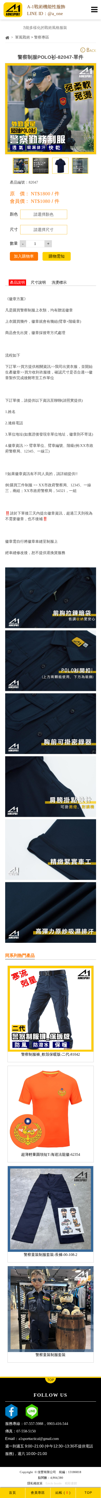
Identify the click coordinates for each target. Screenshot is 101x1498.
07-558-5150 (26, 1431)
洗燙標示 (59, 282)
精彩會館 (71, 1483)
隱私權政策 (35, 1483)
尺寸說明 (38, 282)
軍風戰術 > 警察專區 (32, 37)
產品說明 (17, 282)
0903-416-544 (57, 1424)
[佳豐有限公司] (13, 16)
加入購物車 (24, 256)
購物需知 (57, 256)
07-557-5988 (33, 1424)
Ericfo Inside (54, 1483)
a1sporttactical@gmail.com (39, 1439)
